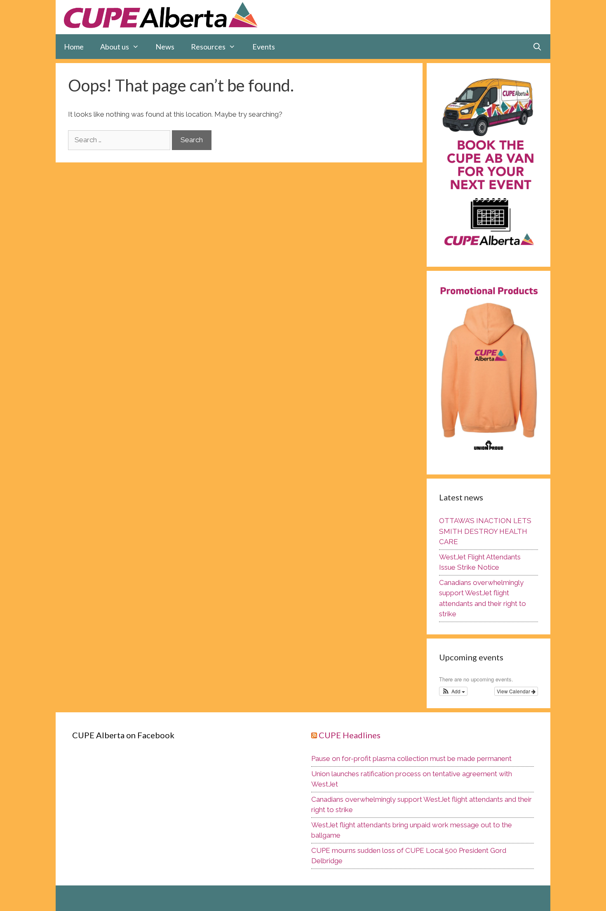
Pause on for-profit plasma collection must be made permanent (411, 758)
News (164, 46)
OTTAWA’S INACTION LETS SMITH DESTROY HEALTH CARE (485, 531)
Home (74, 46)
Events (263, 46)
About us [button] (114, 46)
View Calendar (514, 691)
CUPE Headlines (350, 735)
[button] (453, 691)
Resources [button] (208, 46)
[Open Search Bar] (537, 46)
